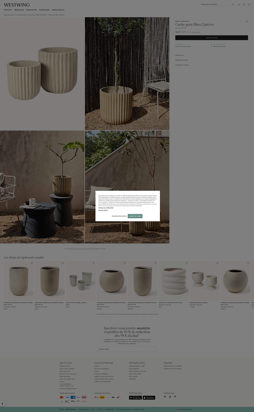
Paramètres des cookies (119, 216)
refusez (111, 205)
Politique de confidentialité (105, 208)
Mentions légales (103, 210)
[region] (127, 206)
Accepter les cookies (135, 216)
